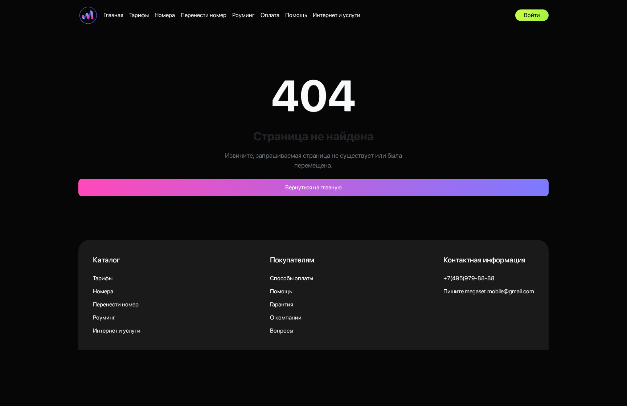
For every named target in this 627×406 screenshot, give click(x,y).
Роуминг (243, 15)
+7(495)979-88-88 (469, 278)
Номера (165, 15)
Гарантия (281, 304)
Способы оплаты (291, 278)
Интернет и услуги (336, 15)
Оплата (270, 15)
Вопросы (281, 330)
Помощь (296, 15)
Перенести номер (203, 15)
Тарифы (139, 15)
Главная (113, 15)
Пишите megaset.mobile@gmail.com (488, 291)
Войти (532, 15)
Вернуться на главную (313, 187)
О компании (286, 317)
